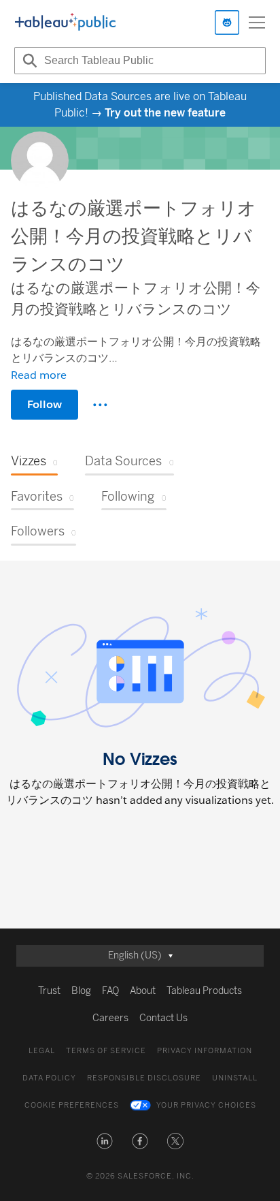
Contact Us (163, 1018)
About (143, 991)
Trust (49, 991)
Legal (42, 1050)
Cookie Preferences (71, 1105)
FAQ (110, 991)
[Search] (28, 61)
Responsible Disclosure (144, 1078)
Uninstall (235, 1078)
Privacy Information (204, 1050)
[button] (105, 1141)
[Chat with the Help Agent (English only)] (227, 22)
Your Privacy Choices (206, 1105)
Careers (110, 1018)
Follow (44, 404)
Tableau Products (204, 991)
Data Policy (49, 1078)
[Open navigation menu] (257, 22)
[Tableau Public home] (65, 22)
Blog (81, 991)
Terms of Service (106, 1050)
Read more (39, 375)
